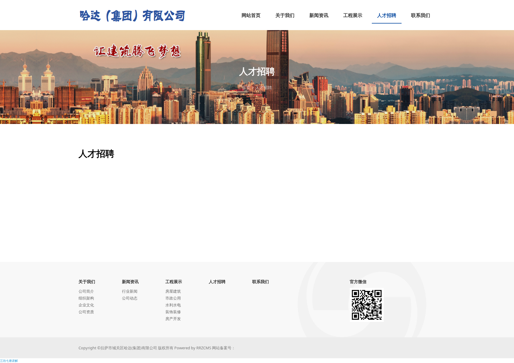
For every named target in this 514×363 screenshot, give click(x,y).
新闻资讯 (130, 281)
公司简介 (86, 291)
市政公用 (173, 298)
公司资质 (86, 311)
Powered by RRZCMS (192, 347)
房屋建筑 (173, 291)
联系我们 (260, 281)
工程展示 (173, 281)
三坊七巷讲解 (9, 361)
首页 (246, 87)
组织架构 (86, 298)
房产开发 (173, 318)
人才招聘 (263, 87)
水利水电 (173, 305)
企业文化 (86, 305)
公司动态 (129, 298)
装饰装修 (173, 311)
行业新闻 (129, 291)
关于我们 (87, 281)
